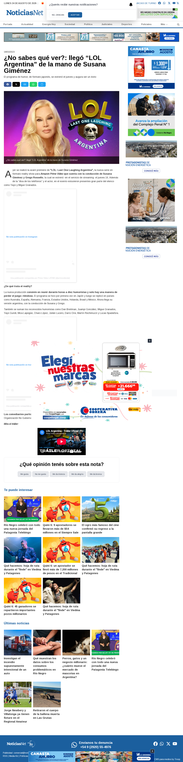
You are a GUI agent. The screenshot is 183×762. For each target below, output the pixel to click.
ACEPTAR (75, 15)
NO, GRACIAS (58, 15)
